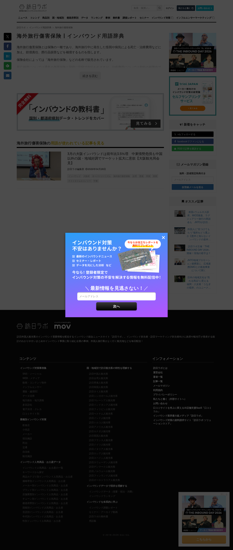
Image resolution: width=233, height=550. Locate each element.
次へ (116, 306)
